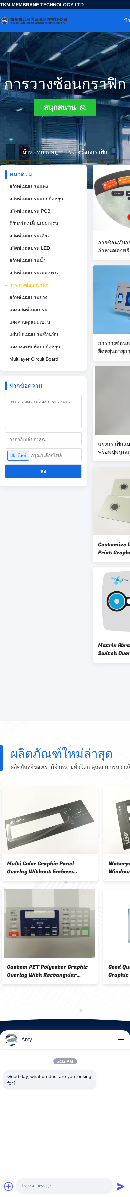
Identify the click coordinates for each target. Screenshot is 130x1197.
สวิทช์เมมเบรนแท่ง (28, 186)
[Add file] (8, 1186)
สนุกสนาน (61, 107)
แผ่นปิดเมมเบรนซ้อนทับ (33, 334)
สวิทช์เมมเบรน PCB (29, 211)
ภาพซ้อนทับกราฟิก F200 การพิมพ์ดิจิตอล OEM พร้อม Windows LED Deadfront (46, 971)
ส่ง (43, 471)
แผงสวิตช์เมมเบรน (28, 309)
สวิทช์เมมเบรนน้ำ (27, 260)
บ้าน (28, 152)
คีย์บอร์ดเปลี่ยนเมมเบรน (33, 223)
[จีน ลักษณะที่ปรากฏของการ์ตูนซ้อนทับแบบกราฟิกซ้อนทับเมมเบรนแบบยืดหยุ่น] (48, 820)
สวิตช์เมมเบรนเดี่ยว (29, 235)
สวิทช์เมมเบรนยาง (28, 297)
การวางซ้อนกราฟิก (28, 285)
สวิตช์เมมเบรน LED (29, 248)
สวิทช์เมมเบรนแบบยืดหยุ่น (36, 198)
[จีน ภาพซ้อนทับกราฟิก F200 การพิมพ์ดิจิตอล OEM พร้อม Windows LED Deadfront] (48, 923)
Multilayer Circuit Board (33, 359)
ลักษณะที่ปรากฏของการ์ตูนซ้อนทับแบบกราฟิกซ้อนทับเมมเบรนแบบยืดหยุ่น (46, 868)
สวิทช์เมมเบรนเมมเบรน (33, 272)
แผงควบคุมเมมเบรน (29, 322)
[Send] (120, 1186)
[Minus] (121, 1040)
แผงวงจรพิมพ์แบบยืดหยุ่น (34, 346)
